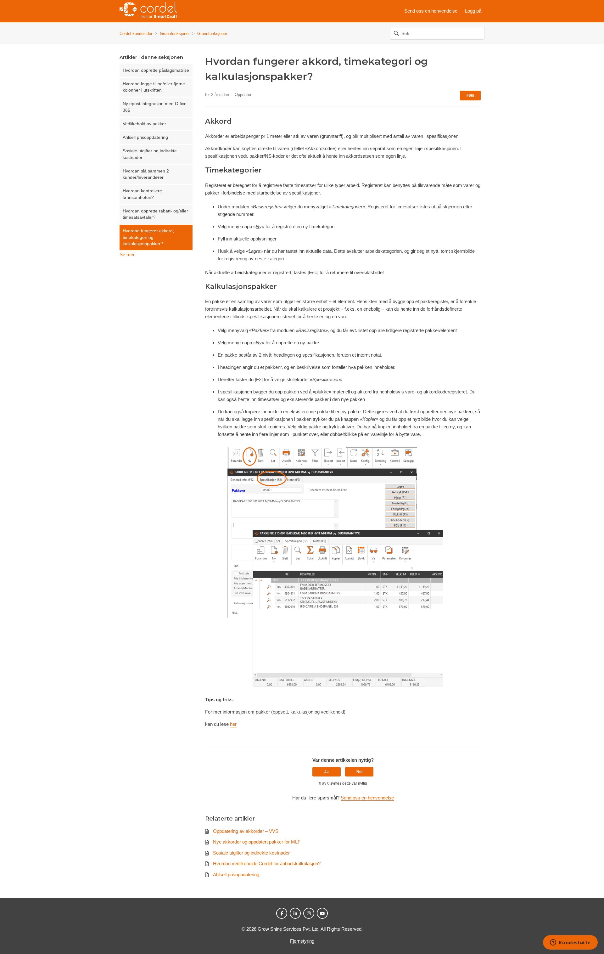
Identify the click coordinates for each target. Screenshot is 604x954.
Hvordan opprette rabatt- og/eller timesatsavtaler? (155, 214)
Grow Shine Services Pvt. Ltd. (289, 929)
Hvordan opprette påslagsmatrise (156, 70)
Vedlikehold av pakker (144, 123)
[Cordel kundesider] (148, 11)
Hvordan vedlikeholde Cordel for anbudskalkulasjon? (267, 863)
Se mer (127, 254)
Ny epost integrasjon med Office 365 (155, 106)
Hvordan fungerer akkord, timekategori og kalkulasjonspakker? (148, 237)
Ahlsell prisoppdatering (145, 137)
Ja (326, 772)
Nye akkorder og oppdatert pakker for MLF (256, 841)
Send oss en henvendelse (430, 11)
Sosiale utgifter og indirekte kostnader (150, 154)
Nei (359, 772)
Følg (470, 95)
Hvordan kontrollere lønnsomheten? (142, 194)
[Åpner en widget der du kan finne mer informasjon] (570, 943)
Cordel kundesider (136, 33)
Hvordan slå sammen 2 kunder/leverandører (146, 174)
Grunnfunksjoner (175, 33)
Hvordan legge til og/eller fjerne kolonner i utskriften (154, 87)
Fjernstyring (302, 941)
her (233, 724)
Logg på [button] (473, 11)
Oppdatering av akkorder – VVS (245, 831)
